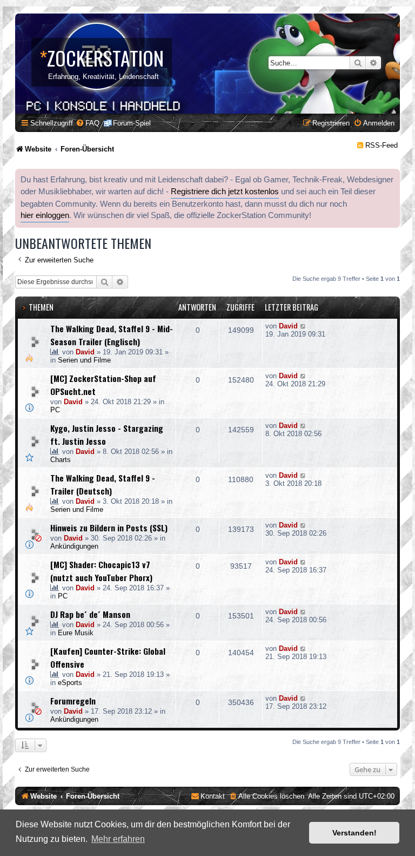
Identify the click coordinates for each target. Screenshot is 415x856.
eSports (70, 683)
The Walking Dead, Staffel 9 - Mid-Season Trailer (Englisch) (111, 335)
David (85, 352)
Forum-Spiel (132, 123)
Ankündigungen (74, 546)
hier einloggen (45, 215)
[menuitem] (87, 123)
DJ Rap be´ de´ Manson (90, 614)
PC (55, 410)
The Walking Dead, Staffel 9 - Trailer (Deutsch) (102, 484)
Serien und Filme (84, 360)
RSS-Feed (381, 145)
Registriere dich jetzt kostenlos (225, 191)
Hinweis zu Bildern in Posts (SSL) (109, 527)
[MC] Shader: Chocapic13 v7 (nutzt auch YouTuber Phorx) (101, 571)
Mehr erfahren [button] (118, 839)
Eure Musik (75, 633)
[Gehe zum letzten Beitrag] (303, 326)
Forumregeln (73, 700)
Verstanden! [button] (354, 832)
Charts (60, 460)
